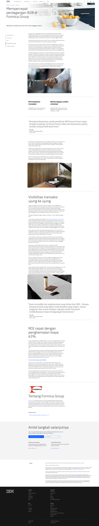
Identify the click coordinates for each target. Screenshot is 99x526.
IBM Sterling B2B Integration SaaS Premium (55, 219)
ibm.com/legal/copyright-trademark (77, 469)
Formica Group (31, 400)
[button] (90, 1)
